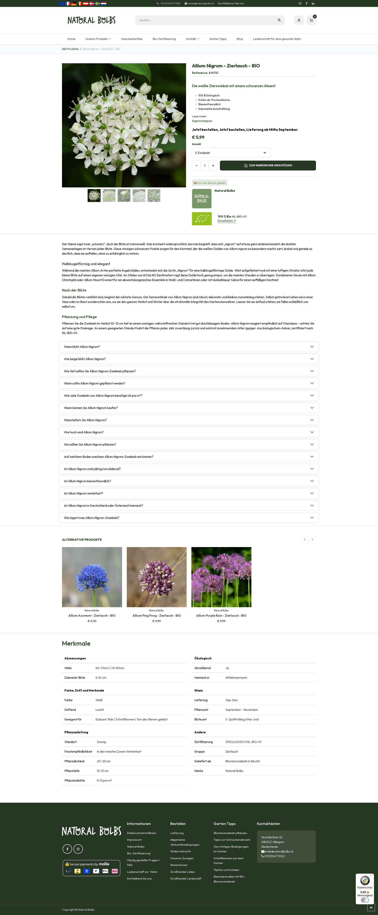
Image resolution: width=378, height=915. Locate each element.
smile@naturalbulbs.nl (278, 851)
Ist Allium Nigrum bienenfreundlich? (87, 481)
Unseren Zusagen (182, 858)
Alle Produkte (70, 49)
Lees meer (199, 116)
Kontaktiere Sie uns (139, 878)
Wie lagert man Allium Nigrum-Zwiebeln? (91, 518)
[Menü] (371, 876)
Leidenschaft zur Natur (143, 872)
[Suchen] (279, 20)
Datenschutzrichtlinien (141, 833)
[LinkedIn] (313, 4)
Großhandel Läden (182, 872)
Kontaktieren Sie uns (231, 3)
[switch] (365, 900)
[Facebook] (306, 4)
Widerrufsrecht (180, 851)
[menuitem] (71, 39)
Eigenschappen (202, 121)
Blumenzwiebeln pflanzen (230, 833)
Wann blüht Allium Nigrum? (82, 347)
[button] (68, 125)
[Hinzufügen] (213, 165)
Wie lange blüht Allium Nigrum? (85, 359)
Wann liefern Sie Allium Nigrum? (85, 420)
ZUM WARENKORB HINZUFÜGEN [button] (270, 165)
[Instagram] (300, 4)
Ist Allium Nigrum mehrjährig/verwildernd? (92, 469)
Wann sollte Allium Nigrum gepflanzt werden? (94, 383)
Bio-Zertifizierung (138, 853)
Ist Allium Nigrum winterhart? (83, 493)
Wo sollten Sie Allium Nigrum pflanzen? (90, 444)
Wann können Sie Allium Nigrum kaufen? (91, 408)
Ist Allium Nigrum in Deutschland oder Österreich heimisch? (103, 505)
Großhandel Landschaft (185, 878)
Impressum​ (134, 839)
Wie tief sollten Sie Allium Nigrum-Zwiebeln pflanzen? (100, 371)
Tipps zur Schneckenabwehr (232, 839)
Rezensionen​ (178, 865)
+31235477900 (274, 856)
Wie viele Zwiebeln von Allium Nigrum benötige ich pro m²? (103, 395)
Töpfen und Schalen (226, 870)
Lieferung (176, 833)
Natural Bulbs (136, 846)
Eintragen (299, 20)
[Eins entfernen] (196, 165)
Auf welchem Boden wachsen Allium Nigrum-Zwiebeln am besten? (108, 457)
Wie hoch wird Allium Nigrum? (84, 432)
